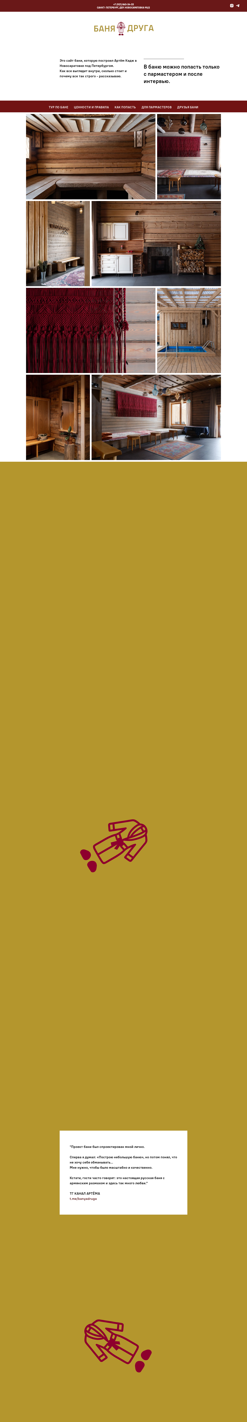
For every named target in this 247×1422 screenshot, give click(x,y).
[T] (238, 6)
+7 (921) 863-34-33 (123, 4)
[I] (232, 6)
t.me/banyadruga (83, 1199)
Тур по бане (58, 107)
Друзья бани (187, 107)
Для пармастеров (157, 107)
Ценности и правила (91, 107)
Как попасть (125, 107)
